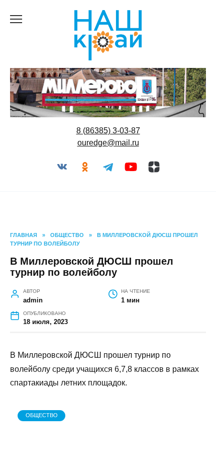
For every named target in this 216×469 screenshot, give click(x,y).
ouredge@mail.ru (108, 142)
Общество (42, 415)
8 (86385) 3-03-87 (108, 130)
